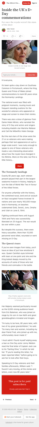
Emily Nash (10, 29)
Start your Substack (13, 417)
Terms (26, 409)
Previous (8, 400)
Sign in (34, 3)
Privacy (20, 409)
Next (32, 400)
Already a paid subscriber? (19, 389)
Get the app (30, 417)
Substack (9, 422)
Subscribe (26, 3)
